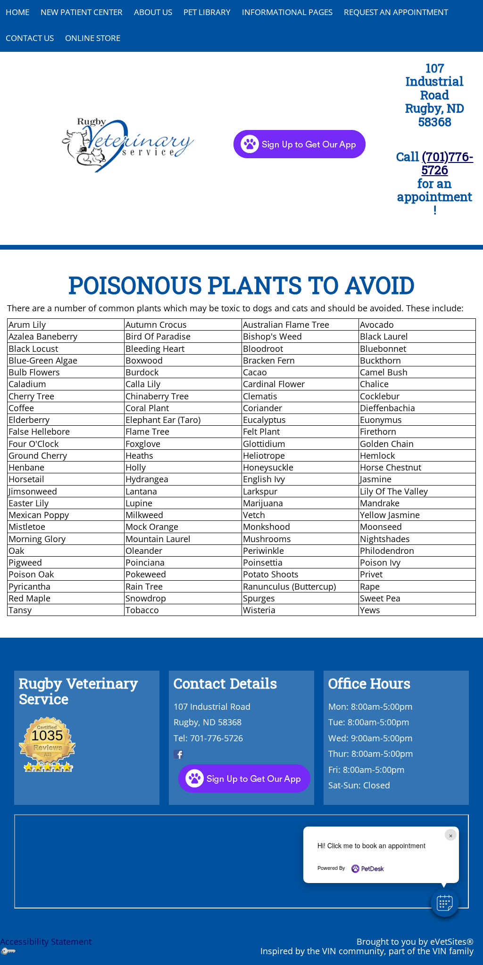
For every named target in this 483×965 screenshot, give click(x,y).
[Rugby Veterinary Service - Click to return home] (128, 143)
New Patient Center (82, 12)
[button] (445, 903)
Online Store (92, 37)
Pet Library (207, 12)
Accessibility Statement (46, 941)
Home (17, 12)
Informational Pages (287, 12)
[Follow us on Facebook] (178, 753)
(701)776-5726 (448, 163)
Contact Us (30, 37)
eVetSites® (452, 941)
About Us (153, 12)
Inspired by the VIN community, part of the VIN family (367, 951)
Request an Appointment (396, 12)
